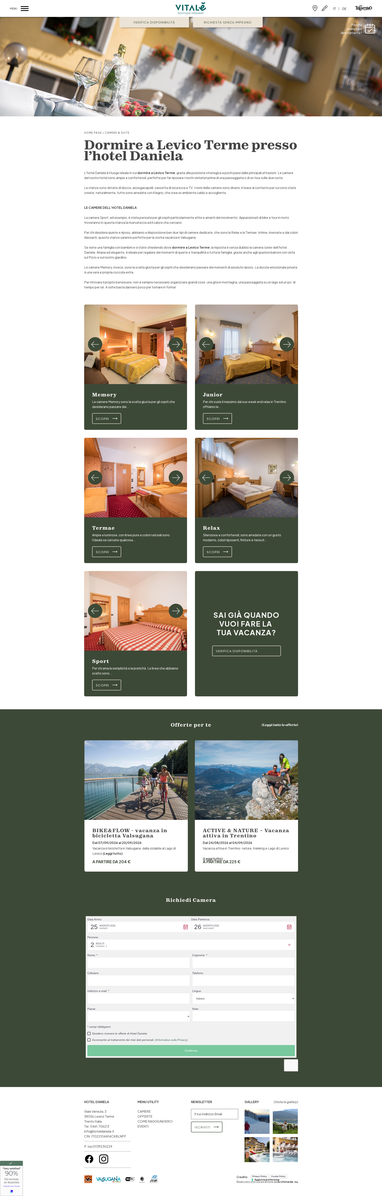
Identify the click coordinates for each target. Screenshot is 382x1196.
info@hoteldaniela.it (99, 1131)
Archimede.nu (287, 1181)
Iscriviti (202, 1127)
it (334, 9)
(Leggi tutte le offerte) (280, 725)
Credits (242, 1177)
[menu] (25, 8)
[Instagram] (104, 1163)
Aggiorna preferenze (267, 1179)
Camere (144, 1111)
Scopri (102, 418)
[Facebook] (89, 1163)
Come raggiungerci (315, 8)
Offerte (144, 1116)
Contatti (324, 8)
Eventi (143, 1126)
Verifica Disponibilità (154, 22)
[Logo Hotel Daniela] (191, 9)
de (344, 9)
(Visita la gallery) (286, 1102)
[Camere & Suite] (135, 344)
